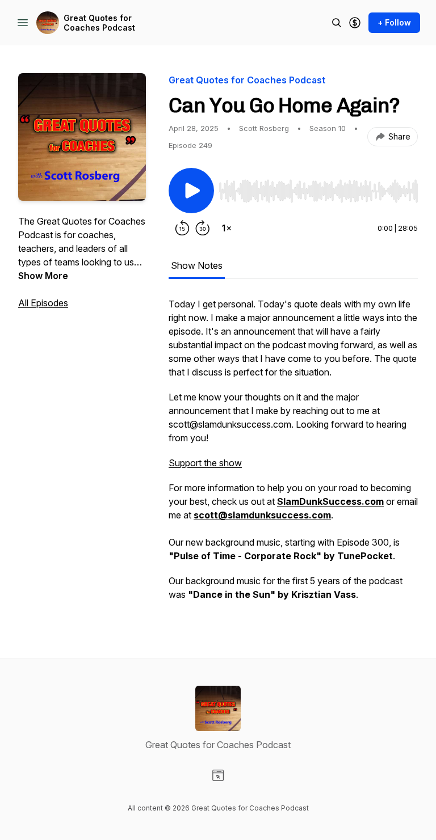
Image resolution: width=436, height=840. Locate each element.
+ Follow (394, 22)
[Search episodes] (336, 22)
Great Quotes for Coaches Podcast (99, 23)
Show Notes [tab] (197, 265)
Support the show (205, 462)
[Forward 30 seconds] (203, 228)
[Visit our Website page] (218, 775)
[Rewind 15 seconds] (182, 228)
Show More (43, 275)
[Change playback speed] (226, 228)
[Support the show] (355, 22)
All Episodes (43, 303)
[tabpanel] (293, 455)
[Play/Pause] (191, 190)
